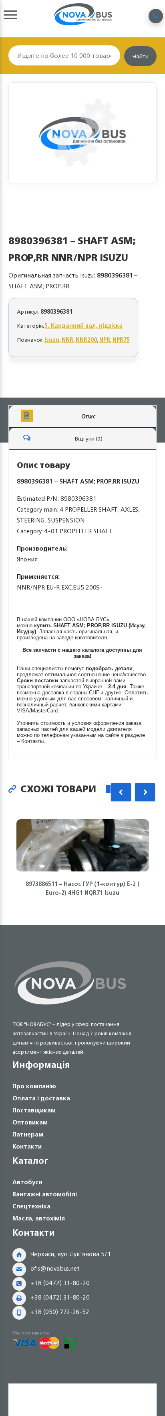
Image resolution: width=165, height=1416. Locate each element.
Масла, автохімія (38, 1218)
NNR (67, 340)
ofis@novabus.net (55, 1268)
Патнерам (27, 1134)
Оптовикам (30, 1122)
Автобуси (27, 1182)
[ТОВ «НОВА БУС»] (70, 1006)
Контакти (27, 1146)
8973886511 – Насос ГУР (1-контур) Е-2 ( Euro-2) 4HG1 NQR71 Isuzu (83, 888)
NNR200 (86, 340)
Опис (88, 416)
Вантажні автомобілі (44, 1194)
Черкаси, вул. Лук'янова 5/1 (70, 1254)
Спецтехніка (31, 1206)
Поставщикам (34, 1110)
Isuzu (51, 340)
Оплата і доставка (41, 1098)
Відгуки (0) (88, 438)
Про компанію (34, 1086)
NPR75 (121, 340)
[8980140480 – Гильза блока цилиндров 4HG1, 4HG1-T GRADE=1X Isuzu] (83, 133)
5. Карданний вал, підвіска (84, 325)
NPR (104, 340)
